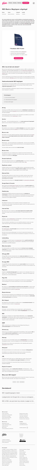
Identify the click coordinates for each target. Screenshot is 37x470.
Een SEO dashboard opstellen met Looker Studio (11, 454)
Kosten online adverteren (24, 462)
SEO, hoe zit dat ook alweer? (10, 97)
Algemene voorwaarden (6, 441)
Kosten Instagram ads (23, 458)
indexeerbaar (15, 116)
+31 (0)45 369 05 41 (23, 423)
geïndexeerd (24, 310)
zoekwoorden (12, 218)
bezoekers (15, 111)
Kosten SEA (22, 456)
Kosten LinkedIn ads (23, 457)
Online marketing (5, 413)
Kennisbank (4, 447)
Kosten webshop (23, 452)
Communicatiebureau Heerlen (7, 428)
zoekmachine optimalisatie (27, 70)
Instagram (21, 435)
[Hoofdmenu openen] (34, 3)
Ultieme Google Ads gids (24, 461)
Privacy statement (5, 442)
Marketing (18, 14)
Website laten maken (6, 418)
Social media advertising (6, 417)
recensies (9, 258)
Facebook (21, 434)
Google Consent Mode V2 (7, 462)
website (3, 73)
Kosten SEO (22, 450)
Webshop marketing (6, 458)
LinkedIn (21, 436)
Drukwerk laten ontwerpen (24, 418)
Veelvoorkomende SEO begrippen (11, 99)
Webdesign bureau (5, 423)
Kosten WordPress (23, 454)
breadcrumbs (17, 303)
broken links (17, 289)
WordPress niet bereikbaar (7, 461)
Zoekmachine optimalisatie (7, 414)
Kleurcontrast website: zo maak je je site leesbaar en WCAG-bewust (14, 450)
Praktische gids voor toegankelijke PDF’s (9, 453)
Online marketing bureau (6, 424)
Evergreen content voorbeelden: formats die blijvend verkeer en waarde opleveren (17, 457)
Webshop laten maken (24, 413)
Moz (26, 162)
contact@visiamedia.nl (24, 424)
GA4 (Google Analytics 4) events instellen (9, 452)
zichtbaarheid (23, 51)
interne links (24, 339)
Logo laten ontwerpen (24, 416)
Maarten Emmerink (11, 14)
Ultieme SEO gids (5, 465)
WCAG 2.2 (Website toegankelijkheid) (9, 456)
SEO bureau (4, 427)
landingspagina (6, 228)
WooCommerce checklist (6, 459)
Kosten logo (22, 463)
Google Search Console (14, 185)
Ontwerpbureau (5, 425)
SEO (31, 20)
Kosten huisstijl (22, 453)
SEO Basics (12, 77)
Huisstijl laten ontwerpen (24, 417)
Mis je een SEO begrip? (9, 101)
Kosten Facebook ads (24, 459)
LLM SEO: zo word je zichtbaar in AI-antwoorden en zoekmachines (14, 449)
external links (18, 240)
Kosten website (22, 465)
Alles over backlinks (5, 463)
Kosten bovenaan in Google (25, 449)
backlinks (16, 129)
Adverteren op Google (6, 416)
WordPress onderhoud (24, 414)
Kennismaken (25, 2)
